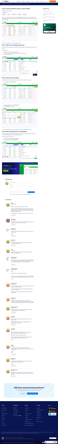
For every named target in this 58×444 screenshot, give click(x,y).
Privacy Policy (23, 194)
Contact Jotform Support (32, 393)
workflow (10, 17)
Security (16, 442)
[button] (46, 442)
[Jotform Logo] (5, 1)
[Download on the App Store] (52, 411)
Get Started (49, 31)
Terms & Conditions (5, 442)
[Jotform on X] (44, 442)
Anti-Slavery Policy (31, 442)
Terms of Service (28, 194)
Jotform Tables (7, 81)
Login (48, 1)
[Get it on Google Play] (52, 408)
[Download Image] (36, 40)
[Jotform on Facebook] (42, 442)
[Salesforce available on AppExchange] (52, 414)
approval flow (20, 133)
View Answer (13, 215)
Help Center (23, 393)
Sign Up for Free (53, 1)
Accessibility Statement (22, 442)
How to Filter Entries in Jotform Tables (25, 129)
